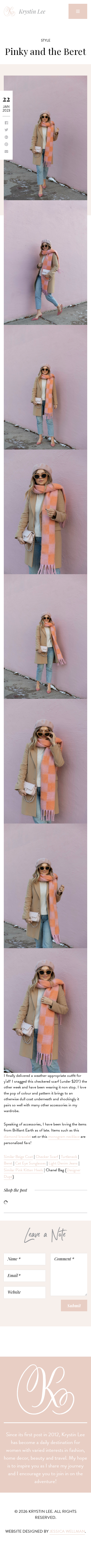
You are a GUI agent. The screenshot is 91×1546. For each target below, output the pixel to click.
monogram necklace (64, 1136)
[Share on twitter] (6, 130)
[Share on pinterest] (6, 144)
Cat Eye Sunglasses (30, 1163)
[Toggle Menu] (78, 11)
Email (14, 1275)
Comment (64, 1258)
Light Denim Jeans (63, 1163)
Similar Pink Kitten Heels (23, 1170)
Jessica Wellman (67, 1531)
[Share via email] (6, 152)
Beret (8, 1163)
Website (14, 1292)
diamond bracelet (17, 1136)
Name (14, 1258)
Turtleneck (69, 1157)
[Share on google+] (6, 137)
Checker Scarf (47, 1157)
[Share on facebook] (6, 123)
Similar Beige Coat (18, 1157)
